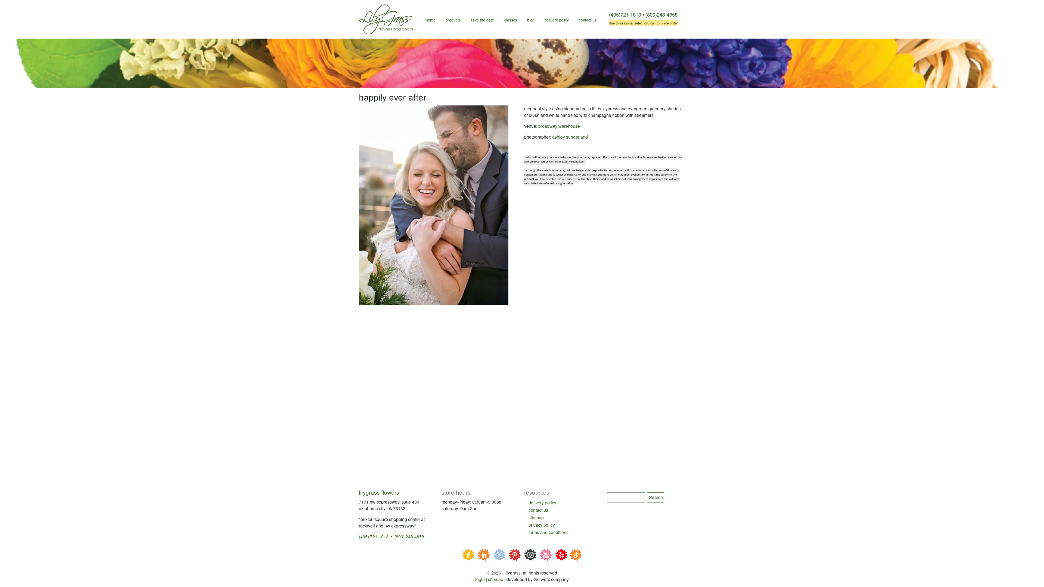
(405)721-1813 (625, 14)
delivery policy (542, 502)
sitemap (536, 517)
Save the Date (482, 20)
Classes (510, 20)
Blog (531, 20)
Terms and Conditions (548, 532)
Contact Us (587, 20)
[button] (433, 204)
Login (480, 579)
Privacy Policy (542, 525)
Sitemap (495, 579)
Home (431, 20)
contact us (538, 510)
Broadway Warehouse (559, 126)
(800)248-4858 (661, 14)
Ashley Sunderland (570, 137)
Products (453, 20)
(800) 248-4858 (409, 536)
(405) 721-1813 (374, 536)
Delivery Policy (557, 20)
